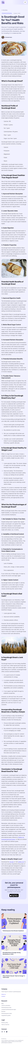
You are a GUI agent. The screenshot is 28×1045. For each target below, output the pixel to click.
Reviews (3, 1011)
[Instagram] (2, 1031)
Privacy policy (4, 1022)
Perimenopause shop (6, 1007)
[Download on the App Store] (6, 1031)
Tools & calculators (5, 1005)
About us (3, 994)
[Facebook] (4, 1031)
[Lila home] (3, 2)
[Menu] (25, 2)
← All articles (4, 10)
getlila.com (21, 862)
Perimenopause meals (6, 1013)
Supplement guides (6, 1015)
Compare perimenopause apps (8, 1009)
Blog (2, 1003)
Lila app (11, 862)
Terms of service (5, 1024)
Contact (3, 996)
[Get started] (14, 895)
